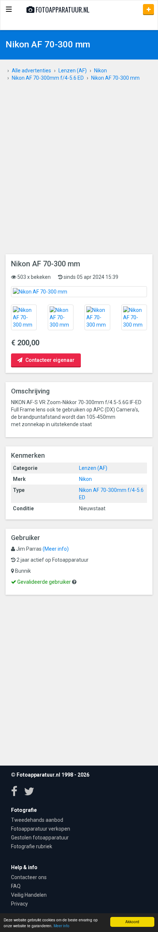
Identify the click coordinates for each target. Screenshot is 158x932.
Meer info (61, 925)
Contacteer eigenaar (49, 360)
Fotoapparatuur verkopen (40, 829)
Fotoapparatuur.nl (62, 9)
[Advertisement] (79, 172)
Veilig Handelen (29, 895)
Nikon (85, 479)
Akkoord (132, 921)
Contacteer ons (29, 877)
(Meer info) (56, 549)
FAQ (16, 886)
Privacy (19, 904)
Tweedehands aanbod (37, 820)
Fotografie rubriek (31, 846)
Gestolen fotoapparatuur (40, 838)
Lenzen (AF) (93, 468)
